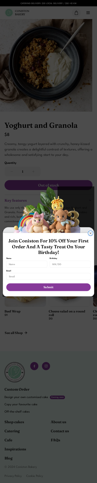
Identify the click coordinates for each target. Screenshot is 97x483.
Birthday (53, 258)
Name (9, 258)
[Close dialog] (90, 233)
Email (8, 271)
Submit (48, 287)
